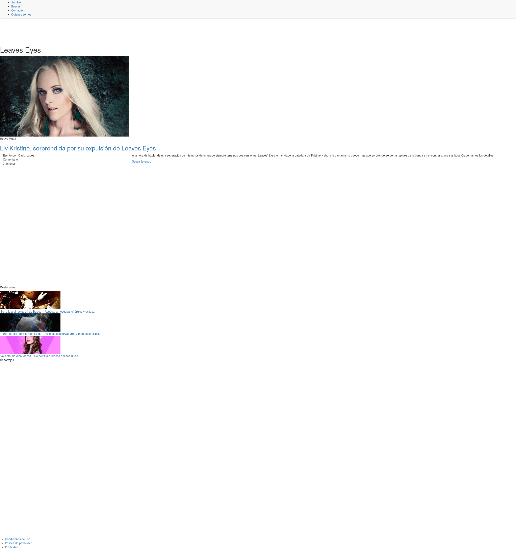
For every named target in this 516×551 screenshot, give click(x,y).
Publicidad (11, 547)
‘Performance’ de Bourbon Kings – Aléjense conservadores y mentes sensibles (50, 334)
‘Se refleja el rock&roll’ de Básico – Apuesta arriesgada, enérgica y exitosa (47, 311)
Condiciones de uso (17, 539)
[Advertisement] (99, 32)
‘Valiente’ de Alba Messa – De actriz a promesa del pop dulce (39, 356)
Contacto (17, 10)
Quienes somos (21, 14)
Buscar (15, 6)
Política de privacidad (18, 543)
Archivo (16, 2)
